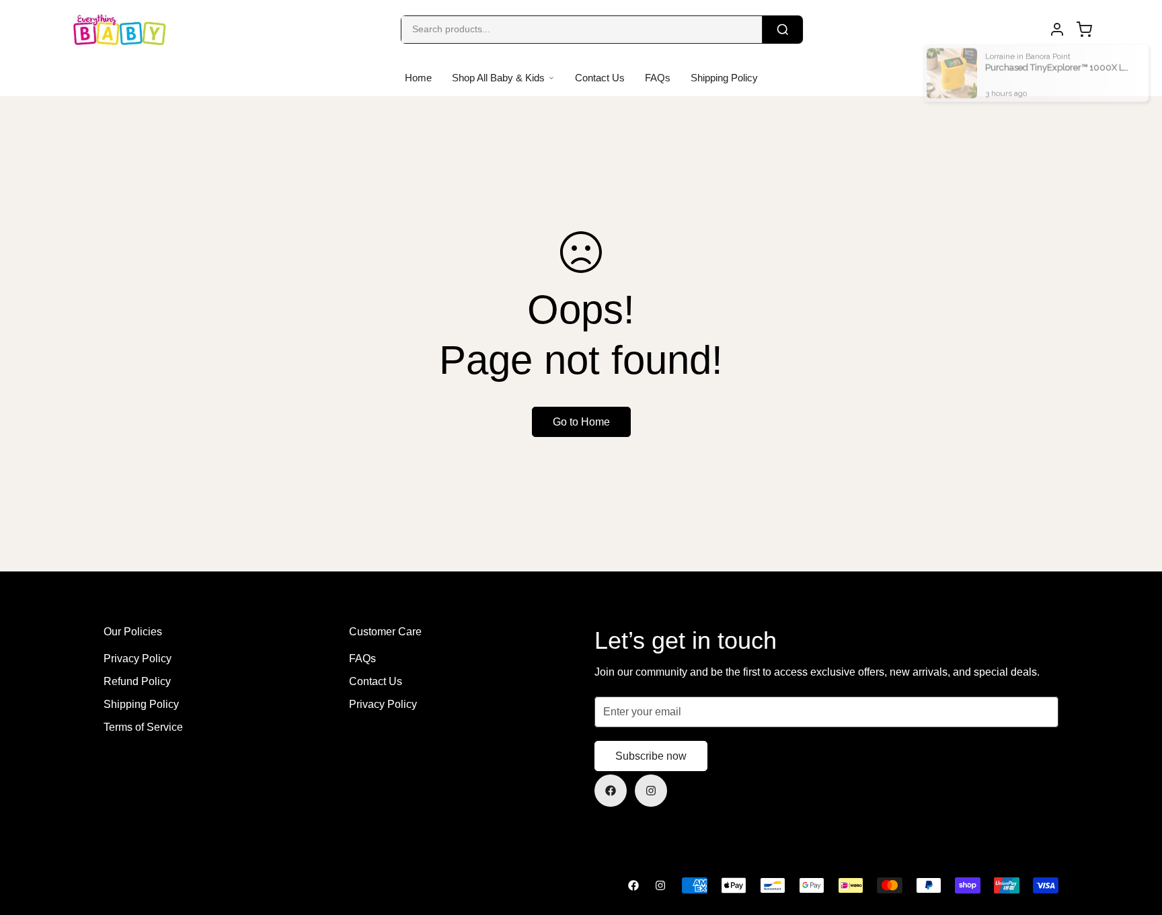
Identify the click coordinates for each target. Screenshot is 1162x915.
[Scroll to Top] (1135, 841)
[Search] (783, 29)
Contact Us (600, 77)
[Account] (1057, 30)
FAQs (657, 77)
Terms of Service (143, 727)
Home (418, 77)
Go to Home (581, 422)
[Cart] (1084, 30)
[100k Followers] (651, 790)
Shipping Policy (724, 77)
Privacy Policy (137, 658)
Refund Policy (137, 681)
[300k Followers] (610, 790)
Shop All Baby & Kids (498, 77)
